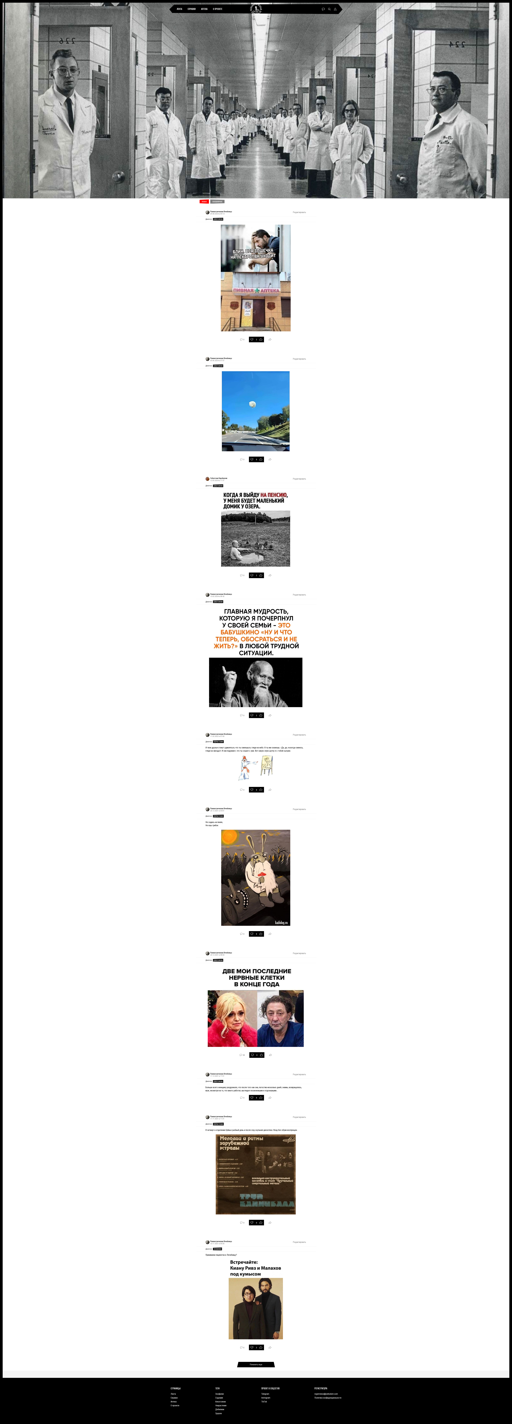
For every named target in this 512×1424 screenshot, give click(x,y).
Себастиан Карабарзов (218, 478)
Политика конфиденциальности (327, 1398)
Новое (204, 201)
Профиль (335, 9)
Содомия (219, 1398)
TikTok (264, 1401)
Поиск (329, 9)
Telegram (265, 1394)
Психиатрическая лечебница (256, 9)
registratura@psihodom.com (326, 1394)
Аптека (204, 9)
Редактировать (299, 212)
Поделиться (270, 339)
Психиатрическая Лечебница (221, 211)
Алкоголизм (218, 219)
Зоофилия (217, 1249)
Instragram (265, 1398)
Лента (179, 9)
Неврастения (218, 741)
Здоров (218, 1413)
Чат (323, 9)
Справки (192, 9)
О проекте (217, 9)
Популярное (217, 201)
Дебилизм (219, 1409)
